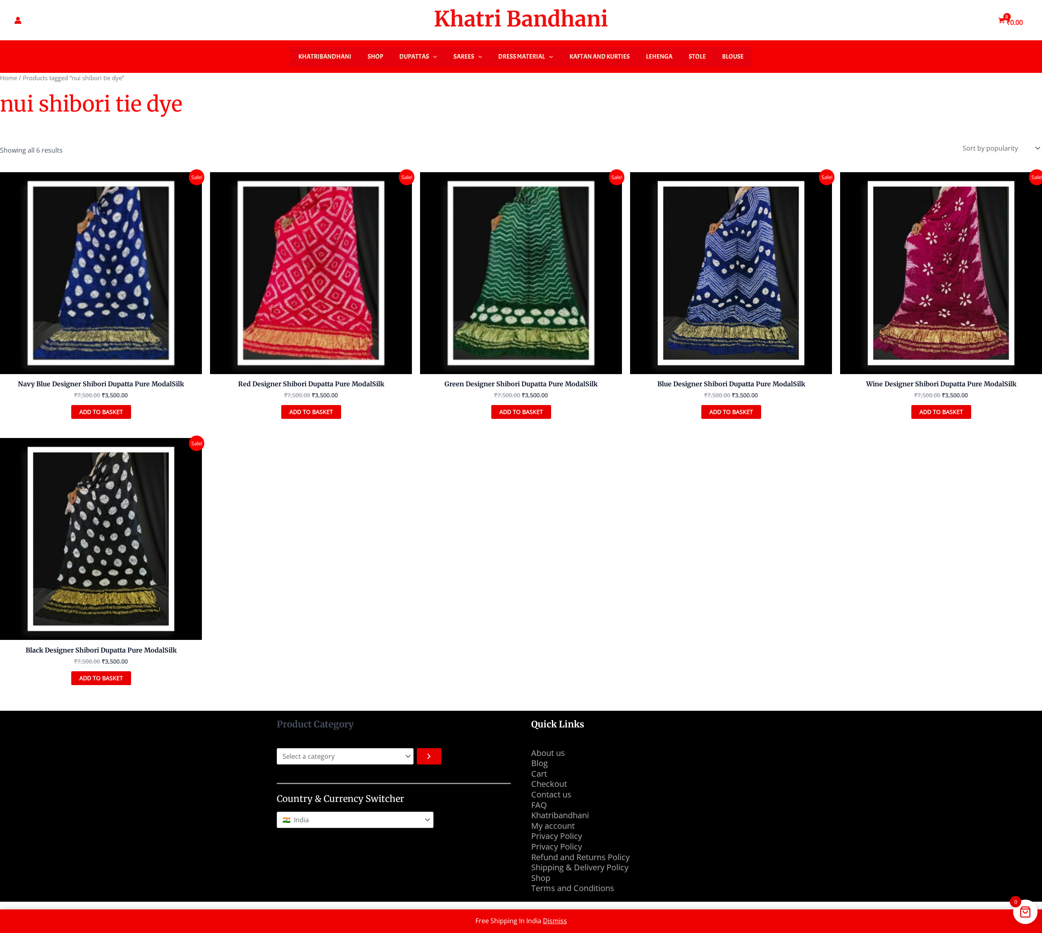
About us (548, 752)
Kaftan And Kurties (599, 57)
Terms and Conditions (573, 888)
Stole (697, 57)
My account (553, 825)
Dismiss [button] (555, 920)
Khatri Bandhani (521, 19)
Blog (539, 763)
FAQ (539, 804)
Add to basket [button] (101, 412)
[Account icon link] (18, 20)
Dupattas (414, 57)
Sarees (463, 57)
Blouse (733, 57)
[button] (433, 57)
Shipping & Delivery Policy (579, 867)
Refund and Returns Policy (580, 857)
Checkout (549, 783)
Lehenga (659, 57)
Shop (375, 57)
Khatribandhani (324, 57)
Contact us (551, 794)
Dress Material (521, 57)
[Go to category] (429, 756)
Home (8, 78)
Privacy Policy (556, 835)
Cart (539, 773)
